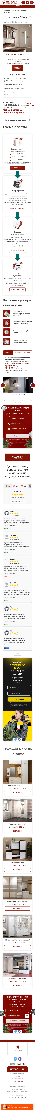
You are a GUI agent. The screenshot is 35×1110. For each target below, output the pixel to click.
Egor (11, 631)
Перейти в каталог (17, 289)
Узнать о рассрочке (17, 250)
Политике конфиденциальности (18, 705)
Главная (6, 10)
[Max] (19, 739)
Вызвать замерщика (17, 209)
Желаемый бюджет (19, 429)
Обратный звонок (17, 1069)
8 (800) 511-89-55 (18, 154)
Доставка (17, 352)
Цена (7, 352)
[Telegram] (15, 739)
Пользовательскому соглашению (18, 706)
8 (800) (17, 1064)
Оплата (27, 352)
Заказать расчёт (17, 68)
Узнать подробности (28, 104)
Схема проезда (17, 1081)
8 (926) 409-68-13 (18, 160)
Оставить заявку (17, 167)
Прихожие (16, 10)
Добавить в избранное (17, 1086)
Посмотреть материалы (17, 457)
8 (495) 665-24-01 (18, 157)
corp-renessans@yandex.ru (17, 1073)
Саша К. (12, 559)
